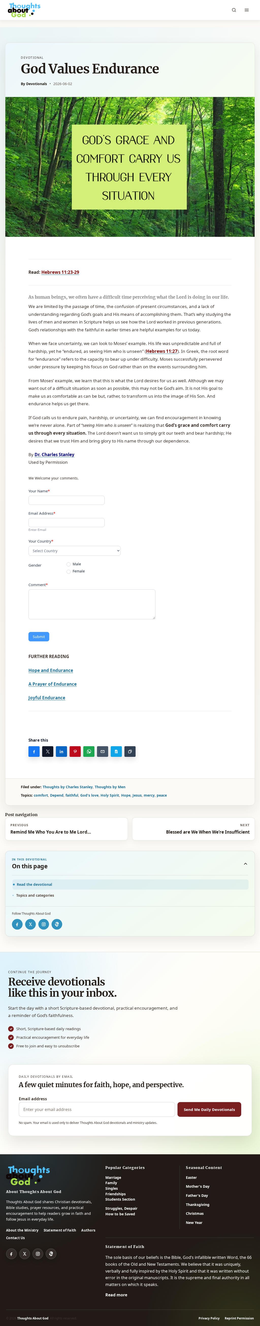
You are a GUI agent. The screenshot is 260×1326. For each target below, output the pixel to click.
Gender (34, 565)
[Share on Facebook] (34, 751)
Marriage (113, 1177)
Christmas (195, 1213)
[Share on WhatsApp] (88, 751)
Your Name (39, 490)
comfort (41, 795)
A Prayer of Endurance (52, 684)
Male (76, 564)
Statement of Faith (60, 1230)
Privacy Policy (209, 1318)
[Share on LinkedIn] (61, 751)
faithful (72, 795)
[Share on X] (47, 751)
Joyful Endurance (46, 698)
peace (162, 795)
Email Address (41, 513)
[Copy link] (130, 751)
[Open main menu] (246, 10)
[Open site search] (233, 10)
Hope (126, 795)
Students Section (120, 1199)
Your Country (40, 541)
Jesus (137, 795)
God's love (89, 795)
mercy (149, 795)
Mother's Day (197, 1186)
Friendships (115, 1194)
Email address (33, 1099)
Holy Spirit (110, 795)
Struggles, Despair (121, 1208)
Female (78, 571)
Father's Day (197, 1195)
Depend (56, 795)
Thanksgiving (197, 1204)
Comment (38, 584)
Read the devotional (34, 884)
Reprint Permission (239, 1318)
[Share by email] (102, 751)
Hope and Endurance (50, 670)
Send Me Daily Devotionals (209, 1109)
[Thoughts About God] (24, 10)
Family (111, 1182)
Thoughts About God (32, 1318)
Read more (116, 1295)
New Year (194, 1222)
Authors (88, 1230)
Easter (191, 1177)
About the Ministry (22, 1230)
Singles (111, 1188)
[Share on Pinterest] (75, 751)
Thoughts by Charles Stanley (68, 786)
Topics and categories (35, 895)
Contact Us (15, 1238)
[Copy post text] (116, 751)
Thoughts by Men (110, 786)
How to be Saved (120, 1214)
